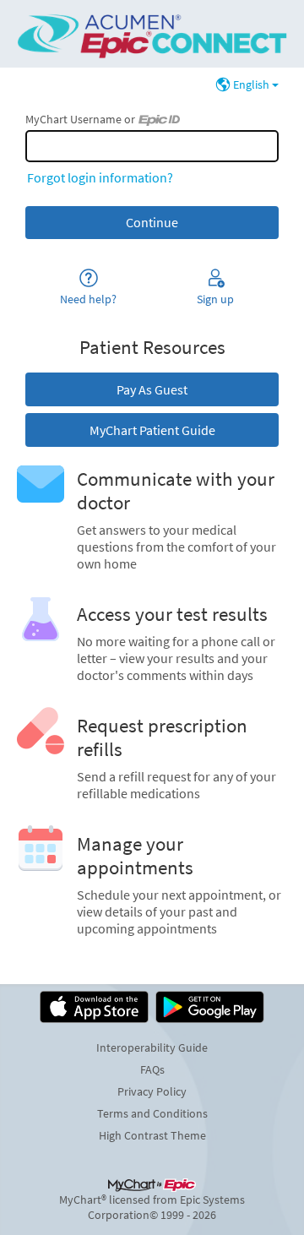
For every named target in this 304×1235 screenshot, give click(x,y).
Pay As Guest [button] (152, 389)
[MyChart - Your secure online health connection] (152, 33)
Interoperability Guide (152, 1047)
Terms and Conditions (152, 1113)
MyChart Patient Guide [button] (152, 430)
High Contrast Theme (152, 1135)
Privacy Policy (152, 1091)
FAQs (152, 1069)
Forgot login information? (100, 177)
